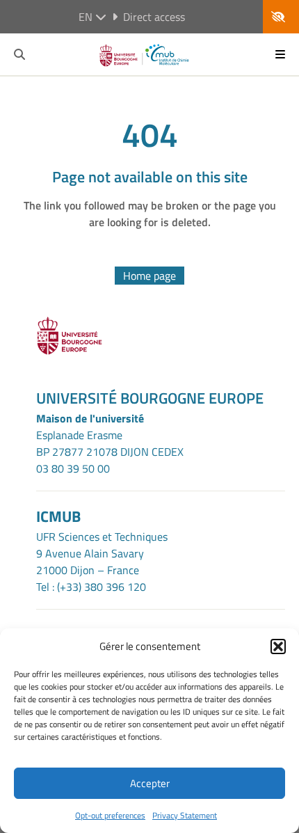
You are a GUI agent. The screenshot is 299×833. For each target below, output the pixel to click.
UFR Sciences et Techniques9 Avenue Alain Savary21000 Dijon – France (102, 553)
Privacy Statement (184, 815)
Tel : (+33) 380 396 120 (91, 586)
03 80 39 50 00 (73, 468)
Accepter (150, 783)
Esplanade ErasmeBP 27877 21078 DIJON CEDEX (110, 443)
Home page (149, 275)
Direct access (154, 16)
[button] (278, 646)
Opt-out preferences (110, 815)
